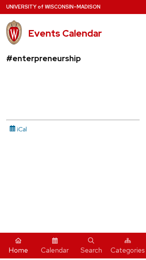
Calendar (55, 250)
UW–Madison (53, 7)
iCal (21, 129)
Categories (128, 250)
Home (18, 250)
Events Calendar (65, 33)
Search (91, 250)
